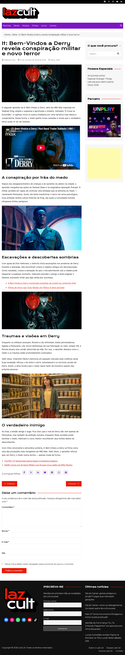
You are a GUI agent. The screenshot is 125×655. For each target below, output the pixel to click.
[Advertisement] (104, 163)
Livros (44, 25)
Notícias (7, 25)
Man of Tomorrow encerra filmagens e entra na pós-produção (104, 615)
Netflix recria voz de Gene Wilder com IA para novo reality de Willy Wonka (38, 465)
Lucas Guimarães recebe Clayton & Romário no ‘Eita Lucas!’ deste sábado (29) (103, 638)
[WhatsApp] (59, 472)
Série (14, 35)
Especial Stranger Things (100, 79)
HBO (58, 60)
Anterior (11, 484)
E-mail (5, 542)
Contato (119, 651)
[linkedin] (38, 472)
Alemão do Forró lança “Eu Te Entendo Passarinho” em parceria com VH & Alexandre (103, 626)
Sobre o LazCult (96, 648)
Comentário (8, 507)
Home (7, 35)
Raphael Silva (9, 60)
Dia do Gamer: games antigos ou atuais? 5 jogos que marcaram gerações (101, 596)
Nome (5, 531)
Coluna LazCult (106, 651)
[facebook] (24, 472)
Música (25, 25)
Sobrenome (48, 610)
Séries (16, 25)
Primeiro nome (49, 601)
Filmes (35, 25)
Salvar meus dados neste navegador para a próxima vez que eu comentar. (39, 564)
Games (53, 25)
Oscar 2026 (93, 85)
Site (3, 553)
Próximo (72, 484)
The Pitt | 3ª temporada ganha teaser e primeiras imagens (31, 461)
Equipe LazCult (114, 648)
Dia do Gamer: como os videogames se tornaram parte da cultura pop (103, 607)
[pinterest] (52, 472)
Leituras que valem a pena (100, 82)
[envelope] (44, 472)
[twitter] (31, 472)
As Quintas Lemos (96, 75)
